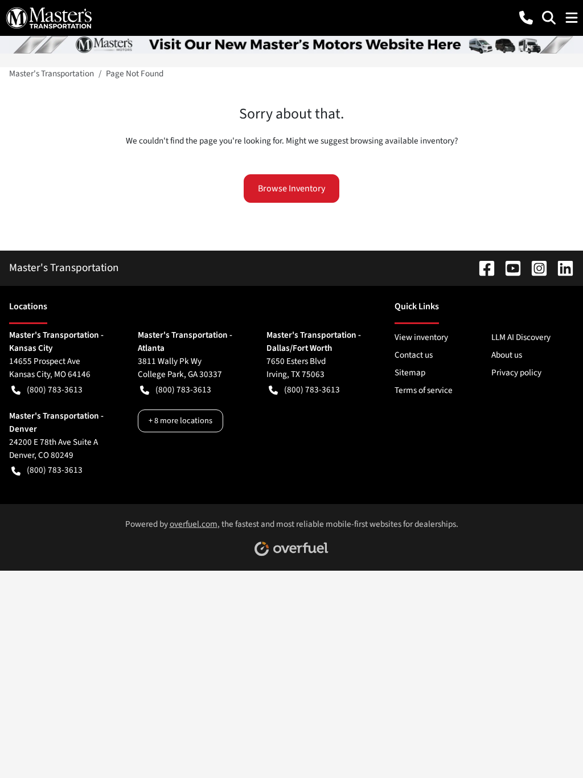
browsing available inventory (402, 140)
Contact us (414, 355)
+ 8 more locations (180, 421)
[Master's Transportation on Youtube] (508, 268)
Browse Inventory (291, 188)
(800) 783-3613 (55, 389)
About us (506, 355)
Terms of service (424, 390)
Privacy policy (516, 372)
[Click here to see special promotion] (291, 44)
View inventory (421, 337)
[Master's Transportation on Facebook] (482, 268)
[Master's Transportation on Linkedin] (561, 268)
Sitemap (410, 372)
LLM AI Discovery (521, 337)
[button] (526, 17)
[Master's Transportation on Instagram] (535, 268)
